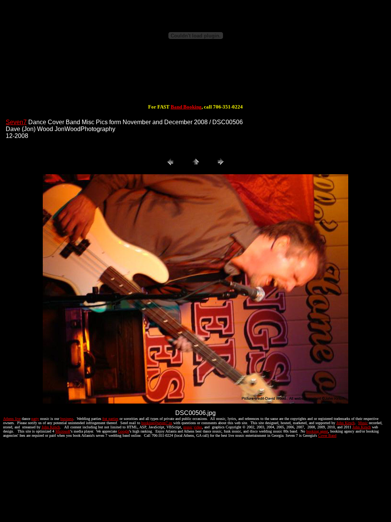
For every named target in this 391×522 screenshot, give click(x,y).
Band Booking (186, 107)
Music (363, 423)
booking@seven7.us (156, 423)
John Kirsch (345, 423)
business (66, 419)
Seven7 (16, 122)
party (35, 419)
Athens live (12, 419)
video (198, 427)
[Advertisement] (195, 79)
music (187, 427)
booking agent (317, 431)
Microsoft (62, 431)
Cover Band (327, 435)
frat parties (110, 419)
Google (123, 431)
